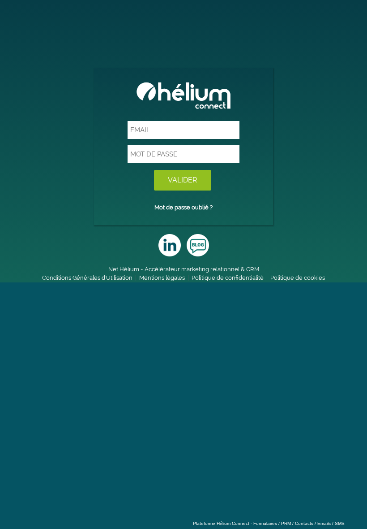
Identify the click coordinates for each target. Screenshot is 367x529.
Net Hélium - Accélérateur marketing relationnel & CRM (183, 269)
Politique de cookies (297, 277)
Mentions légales (162, 277)
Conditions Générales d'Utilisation (87, 277)
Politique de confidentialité (228, 277)
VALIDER (182, 180)
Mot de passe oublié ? (183, 207)
